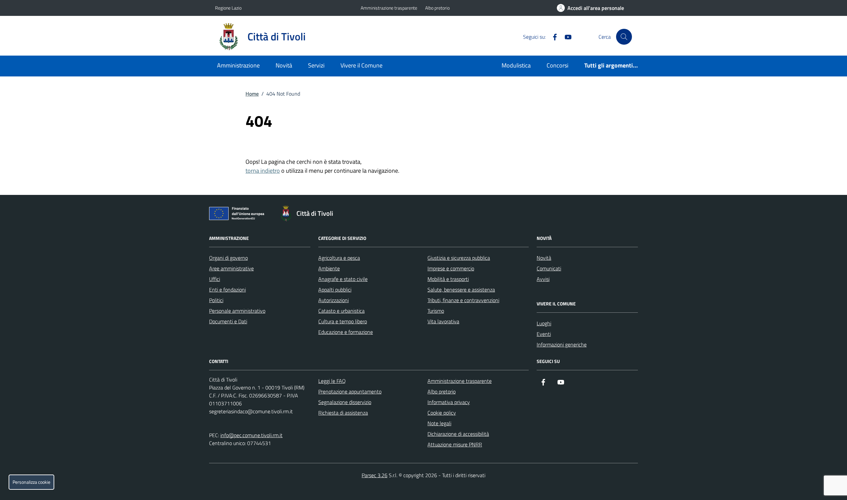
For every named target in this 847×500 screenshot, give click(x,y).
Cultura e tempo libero (342, 321)
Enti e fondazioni (227, 290)
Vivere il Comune (361, 65)
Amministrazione (238, 65)
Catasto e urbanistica (341, 311)
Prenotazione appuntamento (349, 391)
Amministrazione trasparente (389, 7)
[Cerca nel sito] (624, 37)
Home (252, 94)
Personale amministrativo (237, 311)
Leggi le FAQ (332, 381)
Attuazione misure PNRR (454, 444)
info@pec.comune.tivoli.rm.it (251, 435)
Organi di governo (228, 258)
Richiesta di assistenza (343, 413)
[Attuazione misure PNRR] (238, 214)
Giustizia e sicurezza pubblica (458, 258)
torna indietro (262, 170)
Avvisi (543, 279)
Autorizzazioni (333, 300)
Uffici (214, 279)
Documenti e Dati (228, 321)
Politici (216, 300)
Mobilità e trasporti (448, 279)
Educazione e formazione (345, 332)
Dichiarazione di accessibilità (458, 434)
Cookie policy (441, 413)
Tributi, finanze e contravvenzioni (463, 300)
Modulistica (516, 65)
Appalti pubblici (334, 290)
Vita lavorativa (443, 321)
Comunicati (549, 268)
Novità (284, 65)
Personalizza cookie (31, 482)
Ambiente (329, 268)
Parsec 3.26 (374, 475)
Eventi (544, 334)
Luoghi (544, 323)
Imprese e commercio (450, 268)
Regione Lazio (228, 7)
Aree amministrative (231, 268)
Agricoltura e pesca (339, 258)
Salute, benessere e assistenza (461, 290)
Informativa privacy (448, 402)
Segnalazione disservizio (344, 402)
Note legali (439, 423)
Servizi (316, 65)
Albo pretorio (437, 7)
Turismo (435, 311)
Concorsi (557, 65)
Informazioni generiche (562, 344)
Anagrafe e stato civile (343, 279)
